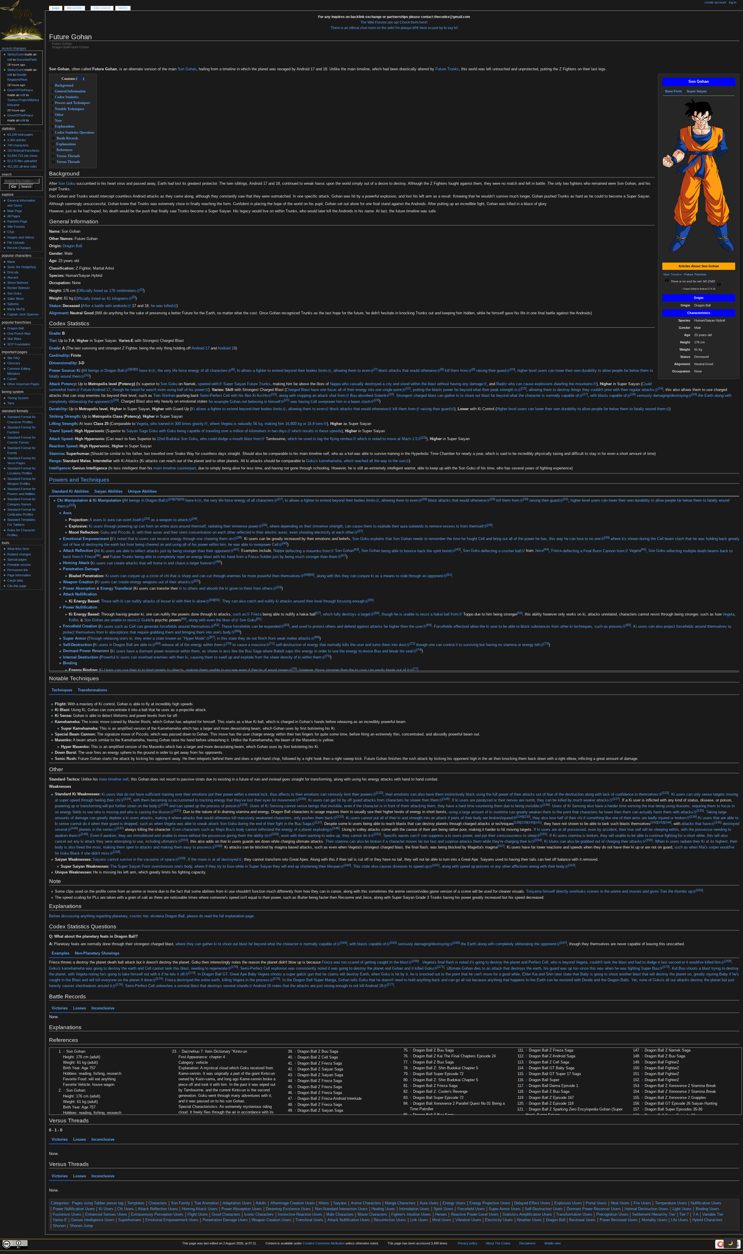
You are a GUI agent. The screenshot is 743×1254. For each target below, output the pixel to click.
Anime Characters (366, 1203)
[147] (120, 828)
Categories (60, 1203)
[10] (512, 369)
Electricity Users (499, 1220)
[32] (71, 505)
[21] (286, 400)
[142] (653, 822)
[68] (317, 637)
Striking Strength (64, 417)
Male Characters (340, 1214)
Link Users (419, 1220)
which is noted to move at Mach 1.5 (387, 439)
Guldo (146, 620)
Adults (261, 1203)
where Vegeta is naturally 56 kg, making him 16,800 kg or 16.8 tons (266, 424)
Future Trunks (447, 69)
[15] (274, 394)
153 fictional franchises (23, 150)
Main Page (14, 211)
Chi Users (125, 1209)
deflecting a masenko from (307, 551)
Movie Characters (372, 1214)
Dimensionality (62, 363)
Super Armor (74, 639)
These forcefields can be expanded (250, 627)
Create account (715, 2)
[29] (492, 499)
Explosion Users (568, 1203)
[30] (525, 499)
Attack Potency (62, 384)
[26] (181, 499)
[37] (360, 531)
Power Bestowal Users (619, 1220)
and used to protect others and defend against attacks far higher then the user (357, 627)
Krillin (73, 620)
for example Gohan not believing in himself (244, 402)
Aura (67, 513)
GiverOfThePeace (20, 90)
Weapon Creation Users (271, 1220)
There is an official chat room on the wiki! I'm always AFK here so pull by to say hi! (394, 28)
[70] (228, 643)
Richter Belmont (18, 288)
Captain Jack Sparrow (23, 314)
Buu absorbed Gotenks (369, 396)
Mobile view (552, 1243)
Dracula (12, 272)
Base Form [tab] (673, 91)
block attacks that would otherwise (407, 371)
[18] (633, 394)
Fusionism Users (67, 1214)
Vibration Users (468, 1220)
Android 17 (201, 348)
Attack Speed (61, 439)
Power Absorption (79, 588)
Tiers (11, 403)
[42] (356, 549)
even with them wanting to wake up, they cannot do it (325, 836)
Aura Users (429, 1203)
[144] (667, 822)
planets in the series (96, 830)
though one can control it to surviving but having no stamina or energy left (478, 645)
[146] (74, 828)
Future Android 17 (95, 390)
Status (54, 306)
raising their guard (491, 371)
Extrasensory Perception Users (157, 1214)
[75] (327, 656)
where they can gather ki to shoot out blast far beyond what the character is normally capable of (256, 944)
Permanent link (17, 570)
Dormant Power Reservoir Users (594, 1209)
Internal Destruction (80, 657)
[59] (519, 613)
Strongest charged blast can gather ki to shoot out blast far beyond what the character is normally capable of (487, 396)
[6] (233, 369)
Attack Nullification (80, 595)
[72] (412, 643)
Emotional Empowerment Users (172, 1220)
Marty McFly (16, 309)
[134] (519, 816)
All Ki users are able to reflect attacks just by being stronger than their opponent (162, 551)
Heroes (441, 1214)
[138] (517, 822)
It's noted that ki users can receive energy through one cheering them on (172, 539)
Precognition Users (612, 1214)
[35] (264, 525)
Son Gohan (187, 69)
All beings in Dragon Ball (103, 371)
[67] (212, 637)
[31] (565, 499)
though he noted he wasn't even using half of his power (159, 390)
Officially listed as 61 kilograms (101, 299)
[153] (184, 840)
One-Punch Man (18, 333)
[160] (347, 865)
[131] (177, 810)
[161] (435, 865)
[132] (700, 810)
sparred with (208, 384)
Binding (70, 663)
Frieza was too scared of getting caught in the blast (365, 963)
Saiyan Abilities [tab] (108, 491)
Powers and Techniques (79, 480)
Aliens (324, 1203)
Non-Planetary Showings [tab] (97, 953)
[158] (116, 851)
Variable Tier (712, 1214)
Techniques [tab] (62, 690)
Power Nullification (80, 607)
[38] (239, 537)
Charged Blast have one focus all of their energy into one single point (344, 390)
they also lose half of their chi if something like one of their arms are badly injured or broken (609, 818)
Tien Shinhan (164, 396)
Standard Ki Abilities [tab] (70, 491)
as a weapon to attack (169, 520)
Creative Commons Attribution (324, 1243)
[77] (415, 669)
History (123, 8)
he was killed (162, 306)
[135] (526, 816)
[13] (523, 388)
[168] (415, 961)
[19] (694, 394)
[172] (666, 967)
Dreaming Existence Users (288, 1209)
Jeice (539, 551)
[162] (571, 865)
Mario (11, 261)
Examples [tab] (60, 953)
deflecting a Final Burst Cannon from (593, 551)
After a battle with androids (104, 306)
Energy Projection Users (489, 1203)
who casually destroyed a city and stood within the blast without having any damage (412, 384)
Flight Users (197, 1214)
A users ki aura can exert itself (115, 520)
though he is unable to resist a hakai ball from (420, 614)
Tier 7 (684, 1214)
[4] (133, 369)
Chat (10, 232)
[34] (194, 518)
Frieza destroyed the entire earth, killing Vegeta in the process (217, 980)
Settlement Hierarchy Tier (653, 1214)
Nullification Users (706, 1203)
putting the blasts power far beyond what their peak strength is (465, 390)
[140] (531, 822)
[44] (546, 549)
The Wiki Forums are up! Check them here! (394, 22)
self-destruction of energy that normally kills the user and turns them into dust (341, 645)
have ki (145, 371)
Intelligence (59, 468)
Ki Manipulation (107, 500)
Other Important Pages (23, 384)
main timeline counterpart (175, 468)
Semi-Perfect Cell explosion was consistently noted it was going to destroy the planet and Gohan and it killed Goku (337, 968)
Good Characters (226, 1214)
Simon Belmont (17, 282)
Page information (19, 575)
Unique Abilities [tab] (142, 491)
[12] (408, 388)
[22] (376, 400)
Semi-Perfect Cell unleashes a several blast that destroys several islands (186, 986)
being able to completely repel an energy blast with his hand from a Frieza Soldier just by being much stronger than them (236, 557)
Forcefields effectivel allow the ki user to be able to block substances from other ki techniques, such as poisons (528, 627)
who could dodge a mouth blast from (230, 439)
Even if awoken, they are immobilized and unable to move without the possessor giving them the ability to (179, 836)
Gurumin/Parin (27, 59)
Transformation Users (574, 1214)
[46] (97, 555)
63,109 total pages (20, 134)
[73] (546, 643)
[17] (585, 394)
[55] (217, 600)
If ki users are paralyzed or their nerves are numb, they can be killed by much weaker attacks (530, 800)
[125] (302, 799)
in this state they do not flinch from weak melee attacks (264, 639)
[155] (649, 840)
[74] (419, 650)
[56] (371, 600)
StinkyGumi (15, 54)
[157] (500, 846)
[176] (119, 984)
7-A (696, 1214)
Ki (78, 371)
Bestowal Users (582, 1220)
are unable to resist (120, 620)
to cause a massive (249, 645)
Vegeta (142, 424)
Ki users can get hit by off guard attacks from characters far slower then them (373, 800)
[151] (377, 834)
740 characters (18, 145)
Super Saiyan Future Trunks (246, 384)
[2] (134, 297)
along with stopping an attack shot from (312, 396)
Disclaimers (527, 1243)
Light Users (682, 1209)
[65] (628, 625)
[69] (157, 643)
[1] (141, 289)
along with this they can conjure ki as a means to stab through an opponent (380, 576)
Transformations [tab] (92, 690)
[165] (393, 942)
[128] (164, 804)
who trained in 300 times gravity (177, 424)
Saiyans (340, 1203)
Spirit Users (443, 1209)
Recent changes (14, 48)
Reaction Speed (63, 446)
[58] (376, 613)
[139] (524, 822)
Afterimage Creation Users (292, 1203)
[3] (129, 369)
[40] (284, 543)
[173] (191, 973)
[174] (159, 978)
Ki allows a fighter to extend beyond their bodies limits (236, 409)
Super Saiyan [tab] (697, 91)
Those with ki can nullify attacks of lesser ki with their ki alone (153, 602)
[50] (311, 574)
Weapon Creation (78, 582)
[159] (181, 858)
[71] (272, 643)
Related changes (19, 554)
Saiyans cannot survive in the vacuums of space (134, 859)
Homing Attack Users (200, 1209)
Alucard (12, 277)
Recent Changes (19, 248)
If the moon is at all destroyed (213, 859)
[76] (294, 669)
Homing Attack (76, 563)
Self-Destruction (77, 645)
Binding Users (707, 1209)
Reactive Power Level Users (475, 1214)
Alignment (58, 313)
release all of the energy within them (192, 645)
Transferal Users (309, 1220)
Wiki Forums (16, 226)
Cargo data (15, 580)
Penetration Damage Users (225, 1220)
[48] (218, 562)
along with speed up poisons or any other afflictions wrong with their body (503, 866)
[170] (234, 967)
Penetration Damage (81, 569)
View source (102, 8)
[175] (276, 978)
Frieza (556, 551)
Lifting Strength (63, 424)
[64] (429, 625)
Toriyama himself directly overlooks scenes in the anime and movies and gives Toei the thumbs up (609, 891)
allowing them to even (351, 371)
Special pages (17, 559)
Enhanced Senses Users (106, 1214)
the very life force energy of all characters (193, 371)
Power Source (61, 371)
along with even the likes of (212, 620)
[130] (546, 804)
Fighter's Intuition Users (411, 1214)
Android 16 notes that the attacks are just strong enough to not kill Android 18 (318, 986)
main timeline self (114, 779)
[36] (490, 525)
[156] (218, 846)
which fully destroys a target (346, 614)
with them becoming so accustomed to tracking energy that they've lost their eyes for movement (214, 800)
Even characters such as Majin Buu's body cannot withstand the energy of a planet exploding (250, 830)
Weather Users (529, 1220)
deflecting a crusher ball (501, 551)
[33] (147, 518)
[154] (538, 840)
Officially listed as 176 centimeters (107, 291)
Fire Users (642, 1203)
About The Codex (498, 1243)
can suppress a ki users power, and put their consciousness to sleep (478, 836)
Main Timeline (672, 274)
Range (54, 461)
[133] (340, 816)
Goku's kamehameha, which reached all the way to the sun (355, 461)
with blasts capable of (608, 396)
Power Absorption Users (241, 1209)
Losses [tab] (79, 1008)
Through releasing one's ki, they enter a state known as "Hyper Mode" (147, 639)
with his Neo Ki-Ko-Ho (249, 396)
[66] (237, 631)
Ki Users (106, 1209)
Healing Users (383, 1209)
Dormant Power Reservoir (86, 651)
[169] (727, 961)
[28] (424, 499)
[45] (643, 549)
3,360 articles (16, 140)
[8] (442, 369)
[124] (127, 799)
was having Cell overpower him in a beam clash (330, 402)
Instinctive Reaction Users (300, 1214)
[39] (606, 537)
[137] (318, 822)
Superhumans (129, 1220)
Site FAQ (13, 358)
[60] (183, 618)
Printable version (19, 564)
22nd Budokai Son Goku (177, 439)
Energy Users (454, 1203)
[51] (449, 574)
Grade (54, 333)
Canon (12, 379)
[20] (116, 400)
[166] (456, 942)
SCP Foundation (18, 344)
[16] (391, 394)
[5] (136, 369)
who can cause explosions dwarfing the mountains (550, 384)
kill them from (456, 371)
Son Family (180, 1203)
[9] (473, 369)
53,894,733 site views (22, 155)
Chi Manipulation (72, 500)
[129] (243, 804)
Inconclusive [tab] (102, 1008)
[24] (171, 499)
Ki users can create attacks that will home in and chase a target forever (152, 563)
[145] (718, 822)
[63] (286, 625)
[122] (379, 792)
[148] (336, 828)
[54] (211, 600)
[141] (538, 822)
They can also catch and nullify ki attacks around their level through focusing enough (293, 602)
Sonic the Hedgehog (21, 267)
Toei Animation (206, 1203)
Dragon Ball (72, 246)
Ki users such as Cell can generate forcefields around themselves (155, 627)
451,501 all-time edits (22, 166)
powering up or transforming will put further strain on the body (106, 806)
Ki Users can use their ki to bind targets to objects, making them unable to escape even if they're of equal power (193, 670)
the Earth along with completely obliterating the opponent (508, 944)
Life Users (679, 1220)
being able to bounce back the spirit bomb (416, 551)
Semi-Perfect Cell (215, 396)
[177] (390, 984)
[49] (306, 574)
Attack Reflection (78, 551)
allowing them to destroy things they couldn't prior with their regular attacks (591, 390)
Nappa (335, 384)
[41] (236, 549)
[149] (84, 834)
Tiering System (17, 398)
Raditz (501, 384)
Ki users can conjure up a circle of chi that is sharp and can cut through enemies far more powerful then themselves (202, 576)
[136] (693, 816)
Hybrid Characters (707, 1220)
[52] (196, 581)
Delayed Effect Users (532, 1203)
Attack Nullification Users (348, 1220)
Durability (57, 409)
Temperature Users (671, 1203)
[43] (458, 549)
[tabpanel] (699, 178)
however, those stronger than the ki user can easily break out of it (354, 670)
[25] (176, 499)
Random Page (17, 221)
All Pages (13, 216)
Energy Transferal (116, 588)
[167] (563, 942)
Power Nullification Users (74, 1209)
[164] (343, 942)
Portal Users (596, 1203)
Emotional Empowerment (86, 539)
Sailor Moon (15, 298)
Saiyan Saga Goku (142, 431)
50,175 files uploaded (22, 161)
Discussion (74, 8)
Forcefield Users (471, 1209)
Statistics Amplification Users (527, 1214)
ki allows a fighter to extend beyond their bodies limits (282, 371)
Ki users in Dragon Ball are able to (123, 645)
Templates (136, 1203)
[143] (660, 822)
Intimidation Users (414, 1209)
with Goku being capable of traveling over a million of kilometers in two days (223, 431)
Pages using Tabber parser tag (97, 1203)
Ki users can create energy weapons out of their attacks (143, 582)
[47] (343, 555)
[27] (279, 499)
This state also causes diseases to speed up (391, 866)
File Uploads (16, 242)
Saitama (13, 304)
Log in (732, 2)
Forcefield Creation (80, 627)
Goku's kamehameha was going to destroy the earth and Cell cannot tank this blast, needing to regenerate (138, 968)
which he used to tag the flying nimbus (320, 439)
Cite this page (16, 586)
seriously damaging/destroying (662, 396)
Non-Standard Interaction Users (341, 1209)
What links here (18, 548)
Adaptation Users (237, 1203)
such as (239, 614)
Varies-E (60, 1220)
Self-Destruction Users (544, 1209)
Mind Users (441, 1220)
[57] (318, 613)
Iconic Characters (259, 1214)
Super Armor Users (505, 1209)
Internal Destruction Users (646, 1209)
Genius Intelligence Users (92, 1220)
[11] (86, 375)
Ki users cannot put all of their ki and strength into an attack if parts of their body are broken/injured (429, 818)
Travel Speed (60, 431)
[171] (440, 967)
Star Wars (14, 338)
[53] (279, 587)
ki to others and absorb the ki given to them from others (226, 588)
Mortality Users (654, 1220)
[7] (375, 369)
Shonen (59, 1226)
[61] (259, 618)
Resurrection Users (390, 1220)
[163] (699, 890)
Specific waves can (399, 836)
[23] (423, 437)
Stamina (56, 454)
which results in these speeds (317, 431)
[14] (660, 388)
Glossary (13, 363)
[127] (616, 799)
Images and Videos (20, 237)
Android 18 (227, 348)
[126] (446, 799)
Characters (158, 1203)
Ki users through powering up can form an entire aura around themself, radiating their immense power (173, 526)
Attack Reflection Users (158, 1209)
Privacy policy (467, 1243)
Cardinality (58, 356)
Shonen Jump (81, 1226)
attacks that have (696, 824)
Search (7, 174)
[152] (543, 834)
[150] (275, 834)
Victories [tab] (60, 1008)
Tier (52, 341)
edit (9, 59)
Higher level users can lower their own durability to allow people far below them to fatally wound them (581, 409)
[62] (216, 625)
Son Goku (66, 184)
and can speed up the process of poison (203, 806)
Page (55, 8)
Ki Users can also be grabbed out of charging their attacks (593, 841)
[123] (665, 792)
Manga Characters (400, 1203)
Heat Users (620, 1203)
